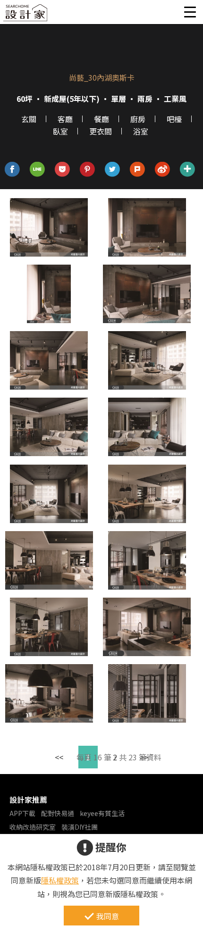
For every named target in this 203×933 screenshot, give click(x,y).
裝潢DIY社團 (79, 827)
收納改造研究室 (32, 827)
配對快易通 (57, 813)
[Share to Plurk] (137, 169)
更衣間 (100, 131)
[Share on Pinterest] (87, 169)
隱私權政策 (60, 880)
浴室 (140, 131)
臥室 (60, 131)
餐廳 (101, 119)
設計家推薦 (28, 799)
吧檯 (174, 119)
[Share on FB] (12, 169)
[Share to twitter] (112, 169)
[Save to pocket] (62, 169)
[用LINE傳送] (37, 169)
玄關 (28, 119)
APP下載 (22, 813)
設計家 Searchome (26, 15)
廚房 (137, 119)
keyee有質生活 (102, 813)
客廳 (65, 119)
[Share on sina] (162, 169)
